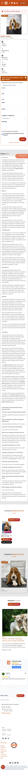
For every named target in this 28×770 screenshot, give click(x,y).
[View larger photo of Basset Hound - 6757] (11, 523)
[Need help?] (3, 767)
